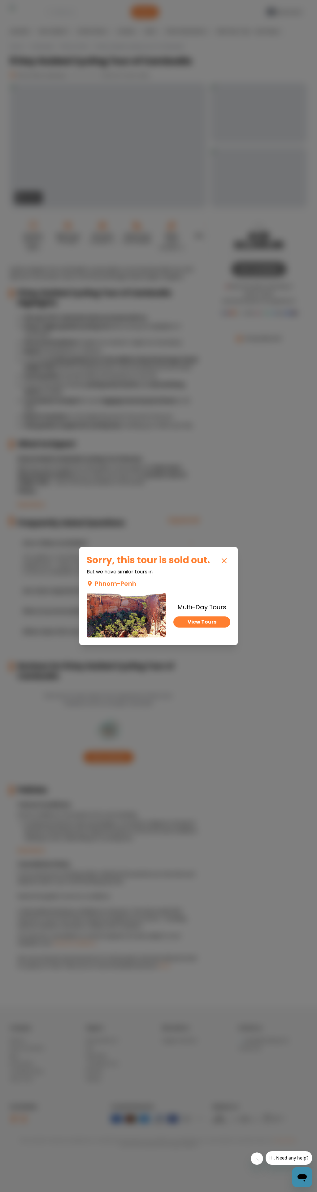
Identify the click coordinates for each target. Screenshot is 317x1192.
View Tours (202, 621)
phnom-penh (115, 583)
